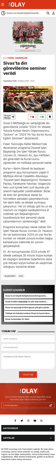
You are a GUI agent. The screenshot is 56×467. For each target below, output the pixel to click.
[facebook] (15, 420)
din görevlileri (10, 276)
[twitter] (22, 420)
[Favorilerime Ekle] (50, 116)
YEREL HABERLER (17, 58)
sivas (21, 276)
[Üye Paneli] (52, 13)
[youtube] (35, 420)
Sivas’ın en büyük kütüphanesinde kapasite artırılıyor (25, 296)
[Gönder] (51, 405)
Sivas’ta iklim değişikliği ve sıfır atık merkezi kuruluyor (25, 301)
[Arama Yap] (46, 13)
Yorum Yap (28, 374)
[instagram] (28, 420)
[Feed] (41, 420)
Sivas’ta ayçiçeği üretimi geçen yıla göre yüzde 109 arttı (27, 307)
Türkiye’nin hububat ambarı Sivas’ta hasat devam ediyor (28, 313)
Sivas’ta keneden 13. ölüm (17, 319)
